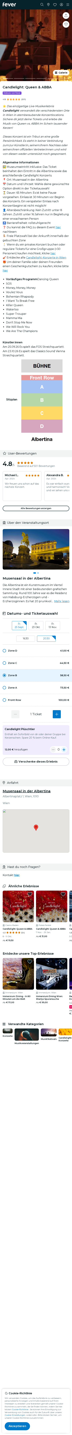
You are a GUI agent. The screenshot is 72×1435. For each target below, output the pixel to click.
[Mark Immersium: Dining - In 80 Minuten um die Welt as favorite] (30, 961)
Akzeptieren (17, 1426)
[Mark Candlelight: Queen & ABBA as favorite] (66, 24)
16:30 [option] (26, 638)
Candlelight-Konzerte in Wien (46, 257)
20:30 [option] (46, 638)
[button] (36, 651)
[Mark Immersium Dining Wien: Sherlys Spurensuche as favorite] (63, 961)
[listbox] (36, 625)
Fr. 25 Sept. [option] (19, 625)
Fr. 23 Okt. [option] (36, 625)
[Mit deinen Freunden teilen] (66, 15)
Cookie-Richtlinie (20, 1409)
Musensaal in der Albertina (27, 791)
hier (58, 227)
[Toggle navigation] (67, 4)
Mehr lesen (61, 601)
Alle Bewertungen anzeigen (36, 508)
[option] (36, 651)
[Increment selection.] (57, 714)
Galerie (63, 72)
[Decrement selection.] (15, 714)
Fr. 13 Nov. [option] (53, 625)
